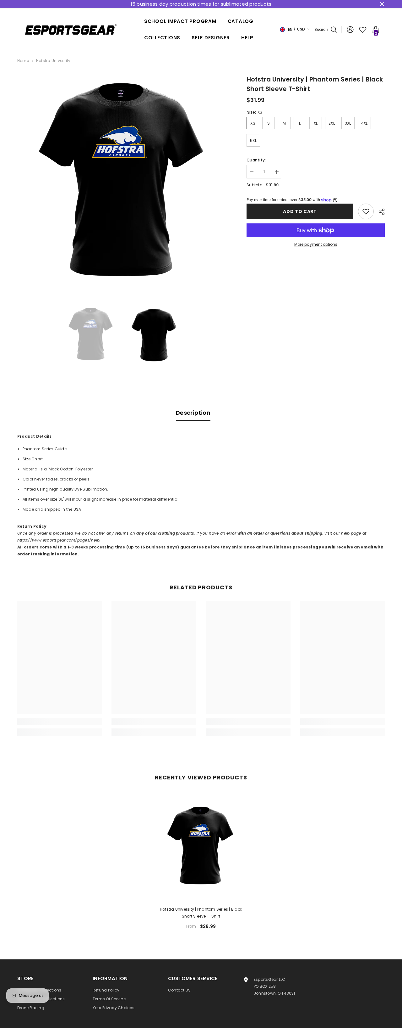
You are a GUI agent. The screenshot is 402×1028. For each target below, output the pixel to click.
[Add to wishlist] (366, 211)
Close (382, 4)
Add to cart (300, 211)
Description (193, 413)
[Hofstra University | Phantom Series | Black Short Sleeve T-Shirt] (201, 846)
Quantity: (256, 160)
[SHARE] (379, 211)
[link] (59, 721)
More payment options (315, 244)
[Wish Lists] (363, 29)
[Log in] (350, 29)
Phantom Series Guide (45, 449)
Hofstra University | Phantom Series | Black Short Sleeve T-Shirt (201, 913)
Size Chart (33, 459)
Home (23, 60)
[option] (122, 180)
